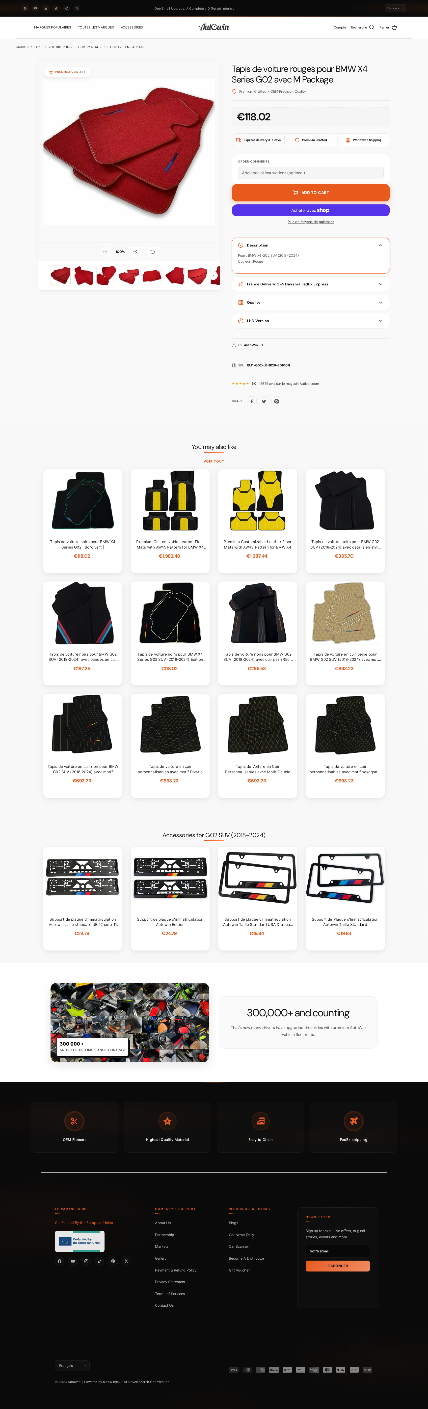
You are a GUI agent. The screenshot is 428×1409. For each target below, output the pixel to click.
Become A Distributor (246, 1258)
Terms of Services (170, 1294)
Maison (22, 47)
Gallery (160, 1258)
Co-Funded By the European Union (84, 1222)
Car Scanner (239, 1246)
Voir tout (214, 461)
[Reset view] (152, 251)
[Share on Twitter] (264, 401)
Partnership (164, 1235)
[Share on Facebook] (252, 401)
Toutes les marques (96, 27)
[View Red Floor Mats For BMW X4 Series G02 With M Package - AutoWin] (61, 275)
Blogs (233, 1223)
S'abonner (337, 1266)
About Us (163, 1223)
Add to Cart (315, 192)
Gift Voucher (239, 1270)
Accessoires (132, 27)
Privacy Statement (170, 1282)
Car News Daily (241, 1235)
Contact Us (164, 1305)
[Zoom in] (135, 251)
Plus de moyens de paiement (311, 222)
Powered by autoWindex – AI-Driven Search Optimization (126, 1382)
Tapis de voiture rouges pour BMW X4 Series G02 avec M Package (89, 47)
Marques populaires (52, 27)
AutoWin (74, 1382)
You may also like (214, 447)
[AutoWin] (214, 27)
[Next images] (213, 275)
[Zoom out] (105, 251)
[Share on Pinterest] (276, 401)
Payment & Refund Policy (175, 1270)
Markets (162, 1246)
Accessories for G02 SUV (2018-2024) (214, 835)
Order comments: (254, 162)
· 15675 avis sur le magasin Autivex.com (285, 384)
